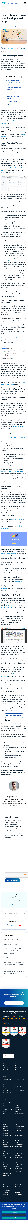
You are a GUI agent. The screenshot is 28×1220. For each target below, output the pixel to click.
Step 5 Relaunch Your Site (13, 101)
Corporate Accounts (19, 1090)
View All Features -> (7, 1092)
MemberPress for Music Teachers (19, 1151)
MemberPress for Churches (7, 1162)
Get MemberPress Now (13, 1003)
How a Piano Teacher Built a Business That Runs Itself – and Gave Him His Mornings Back (14, 964)
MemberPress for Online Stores (7, 1169)
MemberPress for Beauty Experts (7, 1140)
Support (5, 1184)
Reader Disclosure (5, 51)
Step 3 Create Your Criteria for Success (14, 93)
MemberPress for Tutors (7, 1151)
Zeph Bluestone (18, 26)
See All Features (14, 905)
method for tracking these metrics (12, 471)
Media (4, 1065)
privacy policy (8, 829)
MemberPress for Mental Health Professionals (19, 1170)
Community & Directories (6, 1084)
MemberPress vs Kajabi (6, 1124)
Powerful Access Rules (20, 1083)
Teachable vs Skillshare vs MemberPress (6, 1132)
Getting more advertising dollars (14, 437)
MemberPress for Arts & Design (20, 1162)
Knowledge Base (18, 1184)
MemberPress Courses (18, 1106)
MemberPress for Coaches (7, 1154)
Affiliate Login (18, 1067)
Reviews (4, 338)
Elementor (5, 1105)
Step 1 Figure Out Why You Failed (13, 83)
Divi (16, 1102)
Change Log (5, 1192)
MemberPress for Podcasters (7, 1143)
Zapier (4, 1113)
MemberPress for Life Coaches (8, 1147)
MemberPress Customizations (6, 1190)
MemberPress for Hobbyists (7, 1165)
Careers (17, 1063)
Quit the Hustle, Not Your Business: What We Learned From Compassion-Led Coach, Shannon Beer (14, 942)
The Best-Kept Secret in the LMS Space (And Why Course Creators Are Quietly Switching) (14, 951)
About (4, 1063)
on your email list (19, 581)
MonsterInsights (18, 1109)
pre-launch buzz (16, 519)
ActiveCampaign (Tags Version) (6, 1103)
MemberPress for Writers (19, 1147)
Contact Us (17, 1069)
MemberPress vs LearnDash (6, 1127)
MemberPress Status (7, 1186)
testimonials (13, 338)
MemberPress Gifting (7, 1109)
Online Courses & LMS (8, 1079)
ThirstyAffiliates (18, 1194)
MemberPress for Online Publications (19, 1143)
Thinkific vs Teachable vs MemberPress (20, 1127)
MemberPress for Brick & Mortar (7, 1174)
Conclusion (9, 104)
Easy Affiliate (18, 1192)
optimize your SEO (7, 607)
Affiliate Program (7, 1067)
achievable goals (18, 426)
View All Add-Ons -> (19, 1113)
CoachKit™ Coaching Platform (19, 1080)
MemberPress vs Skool (18, 1124)
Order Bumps (6, 1090)
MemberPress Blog (7, 1069)
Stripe (16, 1111)
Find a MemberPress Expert (14, 715)
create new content (12, 605)
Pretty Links (5, 1194)
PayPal (4, 1111)
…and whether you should (12, 80)
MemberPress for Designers (19, 1165)
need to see (8, 554)
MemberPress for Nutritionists (19, 1154)
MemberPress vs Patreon (18, 1131)
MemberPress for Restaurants (19, 1136)
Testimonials (17, 1065)
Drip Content (18, 1086)
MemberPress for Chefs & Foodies (7, 1136)
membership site (13, 724)
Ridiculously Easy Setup (6, 1087)
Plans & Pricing (18, 1186)
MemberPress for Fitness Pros (19, 1140)
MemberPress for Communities (7, 1158)
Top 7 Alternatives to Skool (11, 957)
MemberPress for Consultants (19, 1158)
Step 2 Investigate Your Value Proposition (14, 88)
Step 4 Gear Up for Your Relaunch (13, 97)
